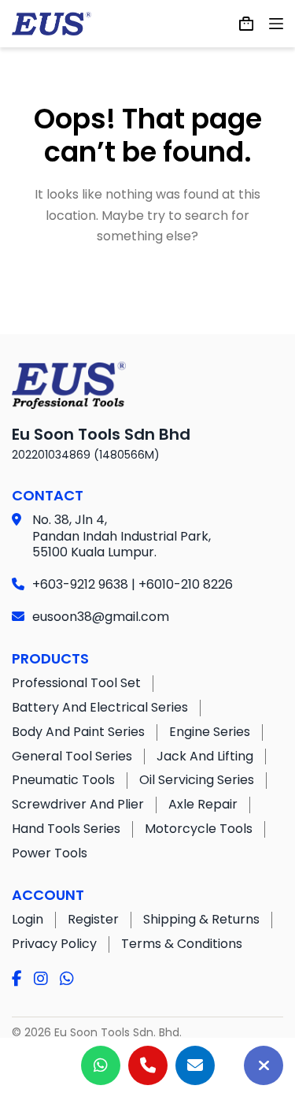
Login (27, 919)
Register (93, 919)
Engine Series (209, 732)
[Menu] (276, 24)
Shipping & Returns (201, 919)
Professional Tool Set (76, 683)
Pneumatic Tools (63, 780)
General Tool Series (72, 756)
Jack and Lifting (205, 756)
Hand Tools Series (66, 829)
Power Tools (49, 853)
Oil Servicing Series (196, 780)
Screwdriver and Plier (78, 804)
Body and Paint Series (78, 732)
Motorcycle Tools (199, 829)
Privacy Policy (54, 944)
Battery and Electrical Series (100, 707)
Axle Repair (203, 804)
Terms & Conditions (181, 944)
